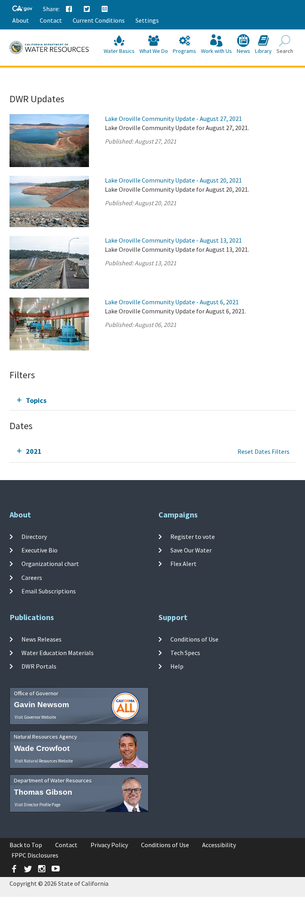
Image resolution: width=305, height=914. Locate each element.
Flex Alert (183, 564)
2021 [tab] (34, 451)
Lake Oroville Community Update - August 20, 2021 (173, 180)
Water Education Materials (57, 653)
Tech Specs (185, 653)
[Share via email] (104, 9)
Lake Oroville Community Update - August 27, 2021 (173, 119)
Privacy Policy (109, 845)
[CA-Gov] (22, 9)
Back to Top (26, 845)
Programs (184, 50)
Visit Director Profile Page (37, 804)
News (243, 50)
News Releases (41, 639)
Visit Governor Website (35, 717)
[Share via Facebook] (69, 9)
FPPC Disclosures (35, 855)
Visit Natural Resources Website (44, 761)
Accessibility (219, 845)
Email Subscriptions (48, 591)
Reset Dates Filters (263, 451)
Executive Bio (39, 550)
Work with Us (216, 50)
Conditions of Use (194, 639)
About (20, 20)
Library (263, 50)
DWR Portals (38, 666)
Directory (34, 537)
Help (176, 666)
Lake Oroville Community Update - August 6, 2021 (172, 302)
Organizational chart (50, 564)
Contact (51, 20)
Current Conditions (99, 20)
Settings (147, 20)
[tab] (152, 400)
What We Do (153, 50)
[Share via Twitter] (87, 9)
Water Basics (119, 50)
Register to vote (192, 537)
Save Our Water (191, 550)
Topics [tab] (36, 400)
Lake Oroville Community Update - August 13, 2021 (173, 240)
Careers (31, 577)
